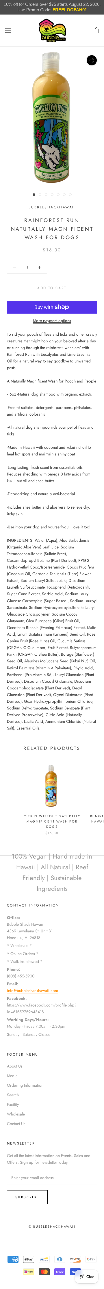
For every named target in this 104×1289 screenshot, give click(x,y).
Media (12, 1076)
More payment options (52, 320)
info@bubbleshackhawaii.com (32, 990)
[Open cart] (96, 30)
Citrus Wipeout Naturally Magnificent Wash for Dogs (52, 821)
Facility (13, 1104)
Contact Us (16, 1124)
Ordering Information (25, 1085)
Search (13, 1095)
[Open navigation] (8, 30)
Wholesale (16, 1114)
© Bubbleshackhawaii (52, 1226)
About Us (15, 1066)
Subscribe (27, 1197)
